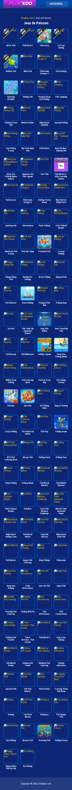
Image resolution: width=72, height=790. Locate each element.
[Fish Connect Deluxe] (10, 499)
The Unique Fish (61, 715)
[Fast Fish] (44, 164)
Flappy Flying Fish (11, 278)
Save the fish (44, 586)
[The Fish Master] (27, 679)
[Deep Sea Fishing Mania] (61, 344)
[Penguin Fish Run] (44, 293)
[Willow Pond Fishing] (10, 370)
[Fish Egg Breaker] (10, 87)
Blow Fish (28, 71)
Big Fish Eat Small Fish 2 (61, 201)
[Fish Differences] (44, 602)
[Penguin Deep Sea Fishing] (44, 87)
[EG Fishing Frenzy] (61, 370)
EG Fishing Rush (44, 407)
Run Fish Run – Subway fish (61, 149)
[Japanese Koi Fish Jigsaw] (27, 164)
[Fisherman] (61, 550)
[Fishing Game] (61, 422)
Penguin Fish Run (44, 304)
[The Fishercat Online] (27, 422)
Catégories (56, 3)
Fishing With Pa (27, 612)
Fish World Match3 (44, 484)
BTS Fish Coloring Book (11, 458)
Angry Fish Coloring (27, 561)
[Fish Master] (10, 550)
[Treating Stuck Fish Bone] (61, 679)
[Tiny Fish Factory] (44, 524)
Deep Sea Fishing (11, 587)
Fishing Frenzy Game (44, 201)
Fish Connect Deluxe (11, 510)
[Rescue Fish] (27, 730)
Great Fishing (44, 277)
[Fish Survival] (44, 679)
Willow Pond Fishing (11, 381)
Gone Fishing (27, 303)
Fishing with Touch (27, 664)
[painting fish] (10, 216)
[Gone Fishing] (27, 293)
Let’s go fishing (61, 46)
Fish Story (44, 45)
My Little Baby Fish (27, 149)
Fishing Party (44, 457)
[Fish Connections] (61, 602)
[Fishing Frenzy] (61, 730)
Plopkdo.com (27, 18)
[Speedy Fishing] (61, 113)
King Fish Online (44, 329)
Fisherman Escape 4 (44, 72)
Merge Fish (28, 457)
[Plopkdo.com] (19, 4)
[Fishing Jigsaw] (44, 344)
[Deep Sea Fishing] (10, 576)
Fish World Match (27, 535)
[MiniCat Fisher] (27, 113)
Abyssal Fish (61, 277)
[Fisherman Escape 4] (44, 61)
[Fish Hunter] (44, 138)
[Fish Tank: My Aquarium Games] (27, 319)
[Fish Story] (44, 35)
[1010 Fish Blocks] (27, 705)
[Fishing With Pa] (27, 602)
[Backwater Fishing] (27, 267)
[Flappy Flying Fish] (10, 267)
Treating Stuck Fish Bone (61, 690)
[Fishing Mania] (27, 473)
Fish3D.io (27, 509)
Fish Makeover (27, 354)
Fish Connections (61, 613)
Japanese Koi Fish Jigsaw (28, 175)
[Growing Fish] (44, 730)
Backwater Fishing (27, 278)
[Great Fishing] (44, 267)
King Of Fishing (61, 406)
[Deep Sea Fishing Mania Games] (10, 164)
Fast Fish (44, 174)
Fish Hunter (44, 148)
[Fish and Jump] (27, 241)
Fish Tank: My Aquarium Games (27, 330)
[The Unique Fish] (61, 705)
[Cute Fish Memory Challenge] (44, 499)
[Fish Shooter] (10, 293)
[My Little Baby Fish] (27, 138)
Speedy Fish (11, 689)
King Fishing (44, 560)
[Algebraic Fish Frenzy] (10, 241)
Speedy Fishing (61, 123)
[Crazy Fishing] (10, 422)
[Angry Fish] (61, 576)
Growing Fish (44, 740)
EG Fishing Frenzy (61, 381)
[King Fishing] (44, 550)
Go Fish (11, 328)
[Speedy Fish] (10, 679)
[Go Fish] (10, 319)
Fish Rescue (11, 354)
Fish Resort (28, 45)
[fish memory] (27, 216)
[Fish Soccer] (10, 190)
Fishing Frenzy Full (11, 124)
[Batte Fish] (10, 35)
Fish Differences (44, 613)
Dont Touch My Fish (61, 329)
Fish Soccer (11, 200)
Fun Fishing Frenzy (11, 149)
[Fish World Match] (27, 524)
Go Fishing (27, 766)
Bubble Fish (11, 71)
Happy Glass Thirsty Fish (11, 767)
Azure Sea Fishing (61, 638)
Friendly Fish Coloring (10, 613)
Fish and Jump (27, 251)
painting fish (11, 225)
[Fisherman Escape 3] (27, 190)
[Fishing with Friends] (10, 628)
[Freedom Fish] (44, 241)
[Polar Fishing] (44, 216)
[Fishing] (10, 705)
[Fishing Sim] (27, 87)
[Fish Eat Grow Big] (44, 370)
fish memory (27, 225)
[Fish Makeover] (27, 344)
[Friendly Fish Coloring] (10, 602)
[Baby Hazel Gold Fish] (61, 524)
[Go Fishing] (27, 756)
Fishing (11, 714)
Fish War (11, 406)
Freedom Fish (44, 251)
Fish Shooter (11, 303)
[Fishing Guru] (61, 447)
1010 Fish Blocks (28, 715)
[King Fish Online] (44, 319)
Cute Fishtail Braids (61, 226)
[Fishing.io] (44, 705)
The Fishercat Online (27, 432)
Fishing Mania (27, 483)
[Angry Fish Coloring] (27, 550)
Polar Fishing (44, 225)
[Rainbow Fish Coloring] (44, 653)
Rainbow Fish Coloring (44, 664)
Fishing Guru (61, 457)
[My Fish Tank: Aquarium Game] (61, 499)
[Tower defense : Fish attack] (27, 628)
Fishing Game (61, 431)
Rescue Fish (27, 740)
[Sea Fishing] (10, 730)
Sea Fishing (11, 740)
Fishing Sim (28, 97)
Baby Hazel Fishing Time (11, 535)
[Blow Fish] (27, 61)
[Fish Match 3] (44, 628)
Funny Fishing (11, 483)
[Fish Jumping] (61, 87)
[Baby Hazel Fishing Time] (10, 524)
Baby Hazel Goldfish (44, 124)
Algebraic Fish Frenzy (11, 252)
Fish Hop (44, 431)
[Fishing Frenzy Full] (10, 113)
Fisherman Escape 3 (27, 201)
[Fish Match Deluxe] (10, 653)
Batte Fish (10, 45)
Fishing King (61, 303)
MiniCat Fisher (27, 123)
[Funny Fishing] (10, 473)
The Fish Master (27, 690)
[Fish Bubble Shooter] (61, 473)
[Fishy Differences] (27, 576)
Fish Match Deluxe (11, 664)
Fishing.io (44, 714)
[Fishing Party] (44, 447)
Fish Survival (44, 689)
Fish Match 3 (44, 637)
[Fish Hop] (44, 422)
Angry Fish (61, 586)
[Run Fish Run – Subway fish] (61, 138)
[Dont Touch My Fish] (61, 319)
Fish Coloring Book (27, 381)
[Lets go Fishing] (61, 241)
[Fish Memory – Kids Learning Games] (61, 164)
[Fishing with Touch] (27, 653)
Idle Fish (27, 406)
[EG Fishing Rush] (44, 396)
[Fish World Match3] (44, 473)
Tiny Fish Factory (44, 535)
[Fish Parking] (61, 61)
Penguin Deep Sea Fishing (44, 98)
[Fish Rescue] (10, 344)
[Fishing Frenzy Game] (44, 190)
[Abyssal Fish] (61, 267)
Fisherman (61, 560)
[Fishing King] (61, 293)
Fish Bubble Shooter (61, 484)
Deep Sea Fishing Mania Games (11, 176)
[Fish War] (10, 396)
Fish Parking (61, 71)
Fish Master (11, 560)
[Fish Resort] (27, 35)
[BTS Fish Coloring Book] (10, 447)
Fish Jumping (61, 97)
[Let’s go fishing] (61, 35)
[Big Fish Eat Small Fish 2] (61, 190)
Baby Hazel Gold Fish (61, 535)
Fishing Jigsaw (44, 354)
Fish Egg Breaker (11, 98)
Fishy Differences (27, 587)
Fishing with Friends (11, 638)
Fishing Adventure (61, 664)
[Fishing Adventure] (61, 653)
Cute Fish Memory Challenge (44, 511)
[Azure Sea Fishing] (61, 628)
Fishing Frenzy (61, 740)
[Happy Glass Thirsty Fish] (10, 756)
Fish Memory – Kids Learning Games (61, 176)
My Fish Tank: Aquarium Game (61, 511)
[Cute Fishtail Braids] (61, 216)
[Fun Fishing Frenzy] (10, 138)
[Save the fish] (44, 576)
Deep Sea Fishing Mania (61, 355)
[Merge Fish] (27, 447)
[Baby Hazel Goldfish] (44, 113)
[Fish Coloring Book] (27, 370)
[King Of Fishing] (61, 396)
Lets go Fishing (61, 252)
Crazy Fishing (11, 431)
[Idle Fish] (27, 396)
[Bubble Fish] (10, 61)
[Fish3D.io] (27, 499)
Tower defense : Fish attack (27, 639)
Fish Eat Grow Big (44, 381)
